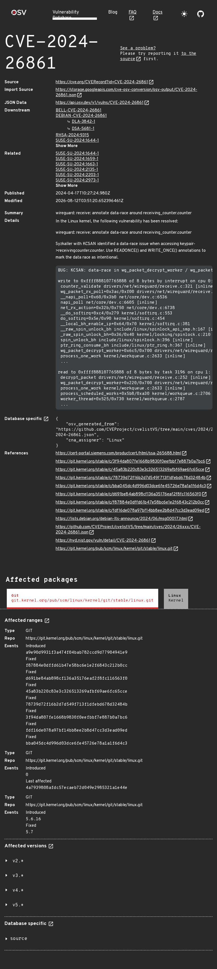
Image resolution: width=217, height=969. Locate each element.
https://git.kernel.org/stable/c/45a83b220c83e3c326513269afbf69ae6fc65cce (130, 470)
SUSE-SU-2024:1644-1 (77, 140)
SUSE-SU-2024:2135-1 (77, 169)
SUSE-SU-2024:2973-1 (77, 180)
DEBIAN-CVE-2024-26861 (81, 116)
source (18, 939)
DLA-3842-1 (83, 121)
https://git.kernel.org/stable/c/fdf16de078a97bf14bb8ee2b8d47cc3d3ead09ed (130, 510)
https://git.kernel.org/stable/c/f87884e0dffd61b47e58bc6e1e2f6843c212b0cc (130, 502)
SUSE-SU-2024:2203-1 (77, 175)
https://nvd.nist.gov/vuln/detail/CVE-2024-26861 (103, 540)
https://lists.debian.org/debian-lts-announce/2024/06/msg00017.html (121, 519)
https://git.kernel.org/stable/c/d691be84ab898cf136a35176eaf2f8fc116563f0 (128, 494)
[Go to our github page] (200, 13)
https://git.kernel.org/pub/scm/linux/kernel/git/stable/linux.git (114, 549)
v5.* (18, 905)
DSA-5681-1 (83, 129)
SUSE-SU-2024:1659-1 (77, 159)
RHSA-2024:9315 (72, 135)
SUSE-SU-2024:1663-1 (77, 164)
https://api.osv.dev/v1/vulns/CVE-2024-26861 (100, 103)
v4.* (18, 890)
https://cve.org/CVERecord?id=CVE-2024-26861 (102, 82)
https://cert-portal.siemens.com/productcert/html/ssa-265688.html (118, 453)
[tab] (82, 599)
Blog (112, 12)
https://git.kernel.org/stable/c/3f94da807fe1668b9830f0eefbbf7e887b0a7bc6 (130, 461)
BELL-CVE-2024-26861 (78, 110)
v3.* (18, 876)
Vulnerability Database (66, 15)
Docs (157, 12)
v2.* (18, 861)
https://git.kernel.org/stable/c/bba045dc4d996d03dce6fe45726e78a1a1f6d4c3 (131, 486)
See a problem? (138, 48)
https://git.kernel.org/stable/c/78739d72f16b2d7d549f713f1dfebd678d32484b (131, 478)
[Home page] (19, 14)
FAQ (132, 12)
